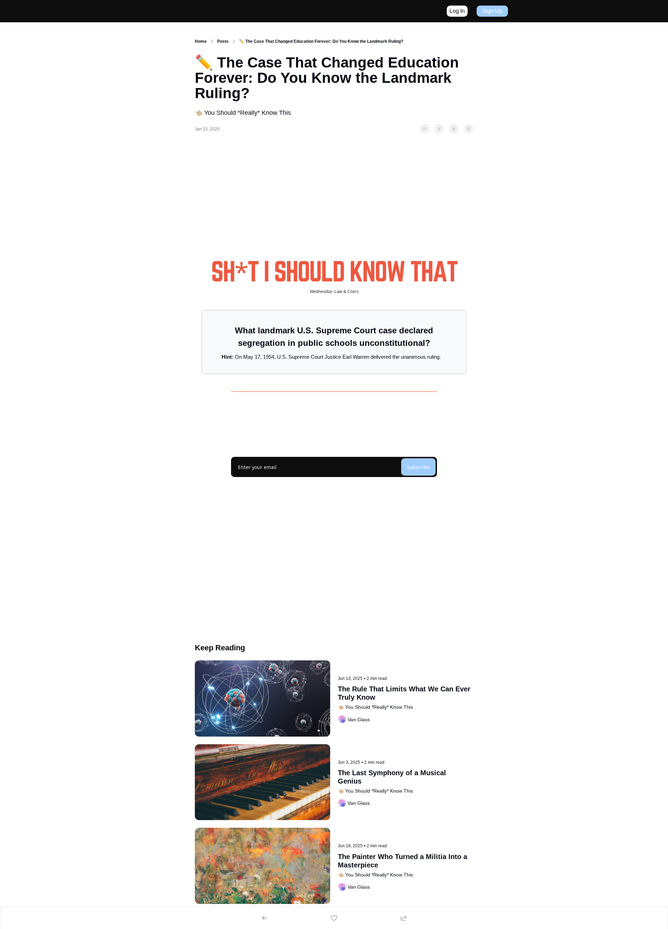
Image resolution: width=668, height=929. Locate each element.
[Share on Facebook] (424, 129)
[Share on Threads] (454, 129)
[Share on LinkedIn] (468, 129)
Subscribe (418, 467)
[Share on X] (439, 129)
